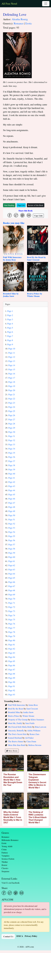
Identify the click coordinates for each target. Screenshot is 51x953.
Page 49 (11, 511)
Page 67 (11, 586)
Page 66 (11, 582)
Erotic (28, 23)
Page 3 (10, 319)
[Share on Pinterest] (22, 215)
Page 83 (11, 652)
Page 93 (11, 694)
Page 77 (11, 627)
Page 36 (11, 457)
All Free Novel (9, 3)
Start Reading (9, 205)
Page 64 (11, 573)
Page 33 (11, 444)
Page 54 (11, 532)
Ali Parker (29, 737)
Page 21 (11, 394)
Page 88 (11, 673)
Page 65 (11, 577)
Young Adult (7, 846)
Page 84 (11, 657)
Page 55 (11, 536)
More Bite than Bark (16, 745)
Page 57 (11, 544)
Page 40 (11, 473)
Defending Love (14, 14)
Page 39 (11, 469)
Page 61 (11, 561)
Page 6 (10, 331)
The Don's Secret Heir (17, 734)
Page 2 (10, 315)
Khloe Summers (37, 719)
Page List (21, 205)
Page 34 (11, 448)
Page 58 (11, 548)
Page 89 (11, 677)
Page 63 (11, 569)
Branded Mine (14, 712)
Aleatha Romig (20, 19)
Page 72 (11, 607)
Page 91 (11, 686)
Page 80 (11, 640)
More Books (13, 751)
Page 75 (11, 619)
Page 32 (11, 440)
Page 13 (11, 361)
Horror (4, 865)
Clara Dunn (31, 741)
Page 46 (11, 498)
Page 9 (10, 344)
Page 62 (11, 565)
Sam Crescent (32, 708)
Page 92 (11, 690)
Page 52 (11, 523)
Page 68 (11, 590)
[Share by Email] (29, 215)
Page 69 (11, 594)
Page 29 (11, 427)
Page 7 (10, 336)
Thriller (5, 862)
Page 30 (11, 432)
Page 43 (11, 486)
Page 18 (11, 381)
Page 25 (11, 411)
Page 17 (11, 377)
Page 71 (11, 602)
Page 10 (11, 348)
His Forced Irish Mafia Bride (20, 726)
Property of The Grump (18, 719)
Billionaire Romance (10, 840)
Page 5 (10, 327)
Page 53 (11, 527)
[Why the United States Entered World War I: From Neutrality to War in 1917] (13, 801)
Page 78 (11, 632)
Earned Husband (15, 737)
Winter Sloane (28, 715)
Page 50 (11, 515)
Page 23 (11, 402)
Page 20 (11, 390)
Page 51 (11, 519)
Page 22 (11, 398)
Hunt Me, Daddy (15, 723)
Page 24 (11, 407)
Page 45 (11, 494)
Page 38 (11, 465)
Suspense (5, 871)
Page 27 (11, 419)
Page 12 (11, 356)
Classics (5, 868)
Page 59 (11, 552)
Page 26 (11, 415)
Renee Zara (34, 734)
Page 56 (11, 540)
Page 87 (11, 669)
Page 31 (11, 436)
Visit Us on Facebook (10, 882)
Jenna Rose (33, 705)
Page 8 (10, 340)
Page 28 (11, 423)
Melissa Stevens (34, 745)
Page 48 (11, 507)
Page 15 (11, 369)
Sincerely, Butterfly (16, 730)
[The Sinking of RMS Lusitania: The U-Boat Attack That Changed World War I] (38, 801)
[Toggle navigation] (45, 3)
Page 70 (11, 598)
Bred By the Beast (15, 708)
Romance (19, 23)
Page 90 (11, 682)
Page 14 (11, 365)
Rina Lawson (40, 726)
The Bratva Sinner (15, 741)
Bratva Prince (13, 715)
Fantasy (5, 852)
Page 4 (10, 323)
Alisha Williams (33, 730)
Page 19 (11, 386)
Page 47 (11, 502)
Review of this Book (35, 205)
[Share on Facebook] (9, 215)
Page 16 (11, 373)
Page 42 (11, 482)
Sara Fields (30, 723)
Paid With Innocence (16, 705)
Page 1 (10, 311)
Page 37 (11, 461)
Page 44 (11, 490)
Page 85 (11, 661)
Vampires (5, 855)
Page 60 (11, 557)
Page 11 (11, 352)
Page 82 (11, 648)
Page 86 (11, 665)
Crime (4, 849)
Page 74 (11, 615)
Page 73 (11, 611)
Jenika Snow (28, 712)
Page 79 (11, 636)
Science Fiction (8, 858)
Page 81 (11, 644)
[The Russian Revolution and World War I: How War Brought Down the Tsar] (13, 763)
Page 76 (11, 623)
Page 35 (11, 452)
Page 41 (11, 477)
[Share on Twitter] (16, 215)
